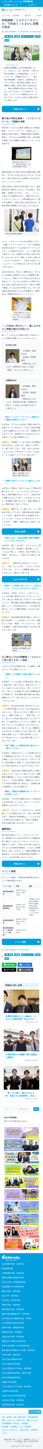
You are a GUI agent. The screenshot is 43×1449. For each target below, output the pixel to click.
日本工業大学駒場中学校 (12, 1359)
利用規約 (28, 1426)
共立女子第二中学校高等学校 (14, 1282)
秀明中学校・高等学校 (11, 1305)
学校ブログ (21, 1420)
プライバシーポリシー (10, 1430)
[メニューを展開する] (39, 9)
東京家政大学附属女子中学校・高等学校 (18, 1350)
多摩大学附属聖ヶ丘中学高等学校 (17, 31)
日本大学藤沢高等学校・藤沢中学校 (16, 1373)
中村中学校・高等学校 (11, 1355)
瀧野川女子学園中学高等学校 (14, 1341)
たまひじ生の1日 (20, 579)
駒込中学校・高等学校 (11, 1291)
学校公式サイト (20, 109)
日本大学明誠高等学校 (11, 1377)
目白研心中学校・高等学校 (13, 1400)
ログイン (33, 5)
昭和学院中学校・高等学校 (13, 1309)
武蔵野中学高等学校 (10, 1391)
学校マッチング (11, 5)
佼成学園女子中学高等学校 (13, 1286)
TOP (3, 1417)
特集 (3, 1420)
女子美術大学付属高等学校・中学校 (16, 1318)
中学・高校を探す (19, 1417)
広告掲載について (16, 1426)
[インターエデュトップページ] (21, 1258)
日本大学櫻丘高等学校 (11, 1364)
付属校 (17, 36)
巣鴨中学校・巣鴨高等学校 (13, 1327)
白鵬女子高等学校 (9, 1382)
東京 (6, 40)
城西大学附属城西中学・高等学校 (15, 1314)
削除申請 (34, 1430)
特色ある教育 (20, 531)
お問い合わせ (24, 1430)
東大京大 (16, 1423)
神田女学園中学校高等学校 (13, 1277)
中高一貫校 (8, 36)
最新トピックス (32, 1420)
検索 (36, 1109)
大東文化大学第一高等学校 (13, 1336)
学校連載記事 (33, 1417)
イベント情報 (20, 942)
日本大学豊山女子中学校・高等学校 (16, 1368)
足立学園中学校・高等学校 (13, 1264)
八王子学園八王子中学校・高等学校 (16, 1386)
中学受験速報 (6, 1423)
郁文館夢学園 (7, 1268)
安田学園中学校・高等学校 (13, 1404)
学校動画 (25, 1423)
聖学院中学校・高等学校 (12, 1332)
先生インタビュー (27, 36)
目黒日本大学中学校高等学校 (14, 1395)
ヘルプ (4, 1433)
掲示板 (9, 1417)
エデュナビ (11, 1420)
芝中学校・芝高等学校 (11, 1300)
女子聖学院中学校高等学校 (13, 1323)
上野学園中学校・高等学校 (13, 1273)
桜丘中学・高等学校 (10, 1295)
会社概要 (5, 1426)
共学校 (38, 36)
